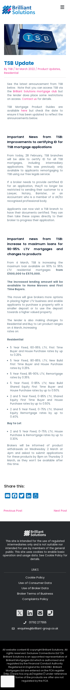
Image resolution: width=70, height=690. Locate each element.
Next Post (60, 511)
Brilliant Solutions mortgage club (35, 91)
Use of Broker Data (35, 588)
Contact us (29, 99)
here (24, 111)
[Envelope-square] (40, 613)
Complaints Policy (35, 599)
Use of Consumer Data (35, 583)
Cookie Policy (35, 577)
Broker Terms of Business (35, 593)
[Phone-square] (50, 613)
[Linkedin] (30, 613)
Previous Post (13, 511)
